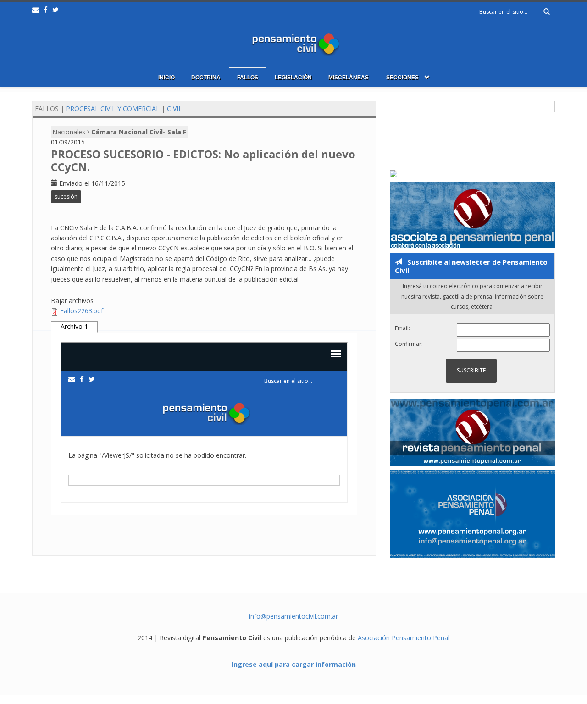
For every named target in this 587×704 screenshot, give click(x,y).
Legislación (293, 77)
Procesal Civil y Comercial (113, 108)
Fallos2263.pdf (81, 310)
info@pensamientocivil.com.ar (293, 616)
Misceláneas (348, 77)
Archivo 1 (74, 326)
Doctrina (206, 77)
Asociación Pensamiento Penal (403, 637)
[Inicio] (293, 42)
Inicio (166, 77)
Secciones (402, 77)
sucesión (66, 196)
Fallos (247, 77)
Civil (174, 108)
